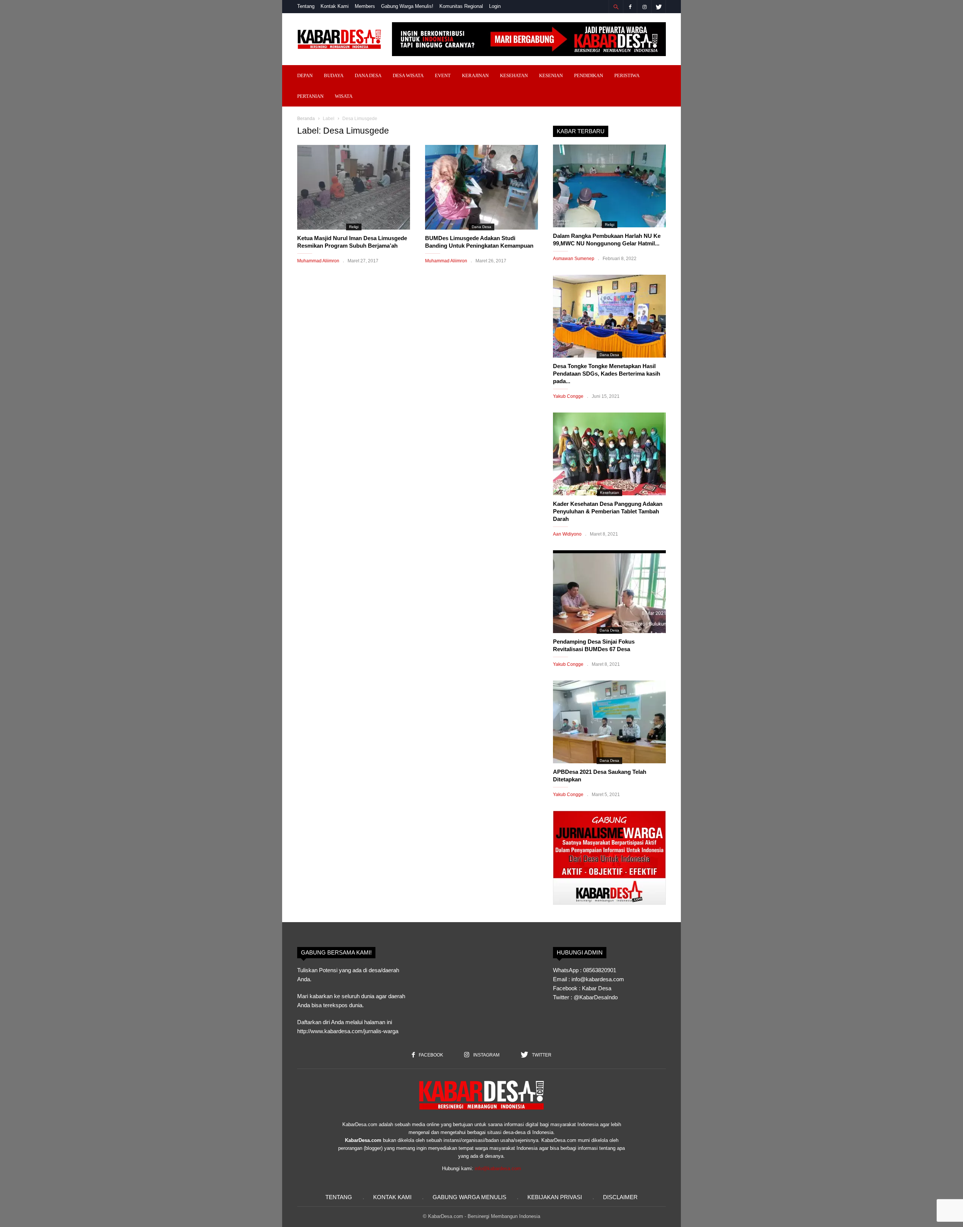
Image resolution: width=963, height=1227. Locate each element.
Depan (305, 75)
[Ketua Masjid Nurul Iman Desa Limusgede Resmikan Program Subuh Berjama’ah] (353, 187)
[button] (616, 6)
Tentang (305, 6)
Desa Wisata (408, 75)
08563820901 (599, 970)
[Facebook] (630, 6)
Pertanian (310, 96)
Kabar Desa (596, 988)
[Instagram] (644, 6)
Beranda (306, 118)
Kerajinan (475, 75)
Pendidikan (588, 75)
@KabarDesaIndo (596, 997)
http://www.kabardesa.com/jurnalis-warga (347, 1031)
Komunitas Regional (461, 6)
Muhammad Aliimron (318, 260)
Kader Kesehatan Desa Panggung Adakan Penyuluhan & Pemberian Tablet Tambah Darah (607, 511)
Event (443, 75)
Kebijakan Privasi (554, 1197)
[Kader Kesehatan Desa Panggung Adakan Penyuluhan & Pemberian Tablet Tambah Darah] (609, 454)
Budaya (333, 75)
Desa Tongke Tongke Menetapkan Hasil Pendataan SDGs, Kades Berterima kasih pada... (606, 373)
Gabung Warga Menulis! (407, 6)
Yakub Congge (568, 396)
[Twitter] (659, 6)
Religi (353, 227)
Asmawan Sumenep (573, 258)
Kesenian (551, 75)
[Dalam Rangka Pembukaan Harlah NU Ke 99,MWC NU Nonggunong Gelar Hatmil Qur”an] (609, 186)
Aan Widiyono (567, 534)
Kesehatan (514, 75)
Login (495, 6)
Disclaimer (620, 1197)
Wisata (343, 96)
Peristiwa (626, 75)
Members (365, 6)
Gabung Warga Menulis (469, 1197)
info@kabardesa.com (498, 1168)
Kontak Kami (334, 6)
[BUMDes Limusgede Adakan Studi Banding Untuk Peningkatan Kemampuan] (481, 187)
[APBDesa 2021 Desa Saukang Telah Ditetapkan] (609, 721)
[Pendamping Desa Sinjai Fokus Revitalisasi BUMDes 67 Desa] (609, 591)
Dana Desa (368, 75)
